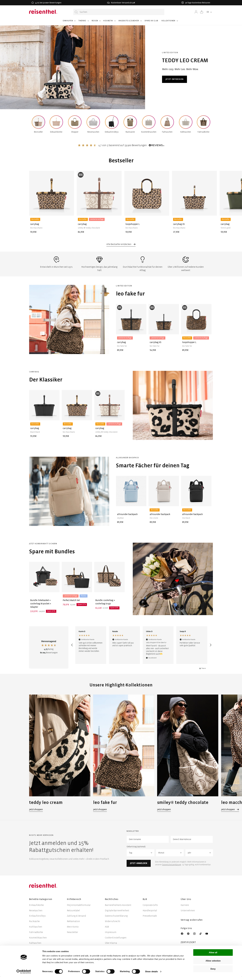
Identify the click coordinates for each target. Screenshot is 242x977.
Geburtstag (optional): (136, 847)
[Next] (208, 198)
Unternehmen (188, 910)
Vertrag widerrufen (192, 920)
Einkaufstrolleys (37, 916)
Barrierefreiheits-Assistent (118, 905)
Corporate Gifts (150, 905)
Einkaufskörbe (36, 905)
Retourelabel (73, 910)
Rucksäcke (34, 921)
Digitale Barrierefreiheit (117, 910)
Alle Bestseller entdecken (119, 244)
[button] (69, 22)
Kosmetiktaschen (38, 937)
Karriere (185, 905)
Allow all (213, 952)
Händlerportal (150, 910)
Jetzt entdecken (174, 79)
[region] (141, 645)
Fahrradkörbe (36, 932)
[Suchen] (76, 12)
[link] (59, 753)
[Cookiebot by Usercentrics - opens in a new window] (23, 971)
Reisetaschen (35, 910)
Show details (151, 971)
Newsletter (72, 932)
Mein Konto (73, 927)
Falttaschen (35, 943)
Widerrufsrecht (112, 921)
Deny (213, 969)
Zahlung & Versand (76, 916)
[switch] (86, 971)
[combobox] (118, 12)
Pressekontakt (150, 916)
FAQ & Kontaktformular (79, 905)
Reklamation (73, 921)
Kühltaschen (35, 927)
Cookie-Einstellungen (115, 937)
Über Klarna (111, 943)
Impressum (110, 932)
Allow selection (213, 961)
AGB (107, 927)
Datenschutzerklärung (171, 865)
